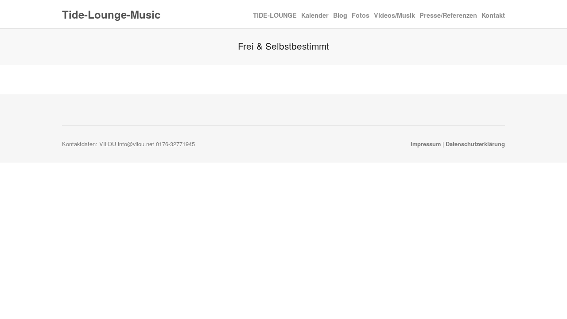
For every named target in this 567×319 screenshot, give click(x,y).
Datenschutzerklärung (475, 144)
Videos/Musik (394, 15)
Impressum (426, 144)
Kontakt (493, 15)
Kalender (315, 15)
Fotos (360, 15)
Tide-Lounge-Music (111, 14)
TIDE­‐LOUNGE (275, 14)
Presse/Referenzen (448, 15)
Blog (340, 14)
